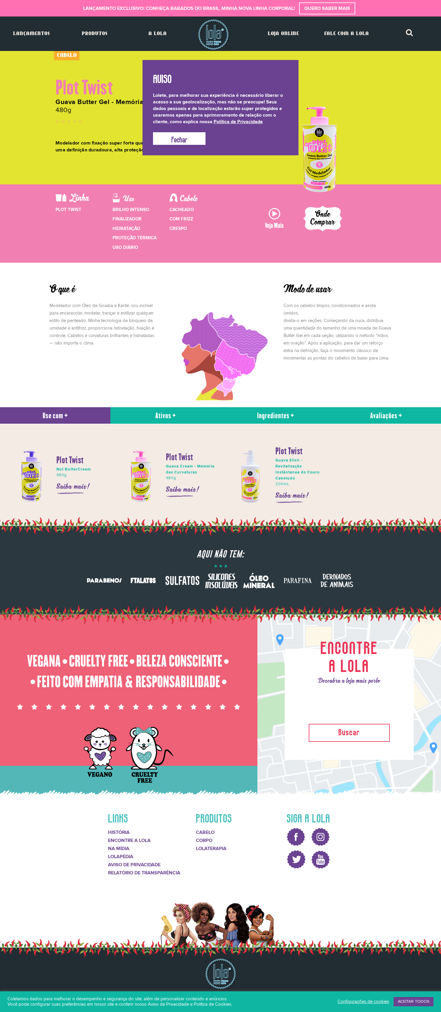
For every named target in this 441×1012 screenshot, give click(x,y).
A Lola (157, 33)
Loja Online (283, 33)
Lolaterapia (211, 848)
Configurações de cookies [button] (363, 1001)
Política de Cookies (212, 1004)
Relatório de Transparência (144, 872)
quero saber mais (327, 8)
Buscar (349, 731)
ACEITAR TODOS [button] (413, 1001)
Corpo (204, 840)
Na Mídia (118, 848)
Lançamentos (31, 33)
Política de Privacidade (238, 121)
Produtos (94, 33)
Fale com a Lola (346, 33)
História (119, 832)
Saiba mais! (73, 487)
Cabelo (205, 832)
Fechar (179, 138)
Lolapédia (120, 856)
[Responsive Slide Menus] (213, 34)
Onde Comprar (322, 218)
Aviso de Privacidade (134, 864)
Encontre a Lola (129, 840)
